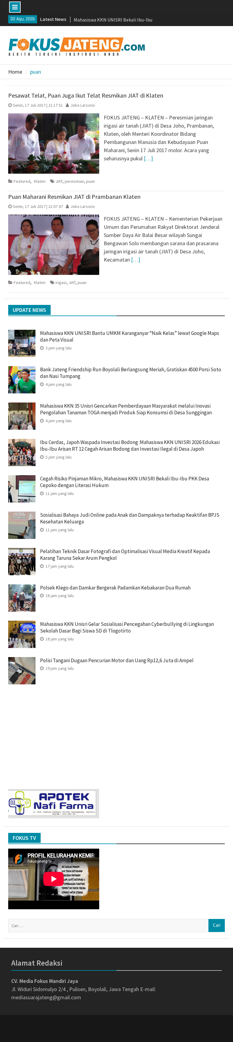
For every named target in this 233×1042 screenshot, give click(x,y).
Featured (22, 181)
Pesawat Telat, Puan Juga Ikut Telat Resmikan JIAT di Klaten (85, 95)
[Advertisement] (116, 734)
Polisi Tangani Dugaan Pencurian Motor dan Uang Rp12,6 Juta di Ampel (117, 660)
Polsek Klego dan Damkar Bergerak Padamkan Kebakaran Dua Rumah (115, 587)
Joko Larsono (82, 105)
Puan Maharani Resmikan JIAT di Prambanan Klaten (74, 196)
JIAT (59, 181)
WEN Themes (136, 1033)
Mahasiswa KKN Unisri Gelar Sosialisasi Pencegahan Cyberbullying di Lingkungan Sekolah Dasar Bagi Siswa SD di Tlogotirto (127, 627)
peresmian (74, 181)
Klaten (40, 181)
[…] (148, 158)
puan (90, 181)
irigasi (61, 282)
